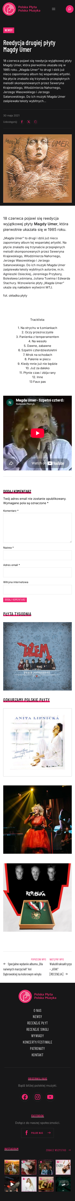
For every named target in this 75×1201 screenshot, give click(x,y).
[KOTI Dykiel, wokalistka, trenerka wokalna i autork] (28, 1184)
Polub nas (37, 1132)
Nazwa (8, 547)
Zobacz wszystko (56, 1150)
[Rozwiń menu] (53, 9)
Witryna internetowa (15, 582)
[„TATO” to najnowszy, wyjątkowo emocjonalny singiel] (63, 1167)
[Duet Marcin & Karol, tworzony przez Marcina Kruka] (46, 1167)
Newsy (9, 30)
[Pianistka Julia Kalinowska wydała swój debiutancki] (63, 1184)
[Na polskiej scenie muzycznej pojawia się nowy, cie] (28, 1167)
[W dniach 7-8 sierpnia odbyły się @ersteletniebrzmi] (11, 1184)
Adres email (11, 565)
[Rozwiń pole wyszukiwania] (70, 9)
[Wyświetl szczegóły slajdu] (37, 819)
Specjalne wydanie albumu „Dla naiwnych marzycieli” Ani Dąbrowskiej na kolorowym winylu (23, 969)
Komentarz (11, 510)
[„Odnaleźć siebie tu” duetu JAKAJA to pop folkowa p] (11, 1167)
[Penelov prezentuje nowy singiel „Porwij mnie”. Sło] (46, 1184)
